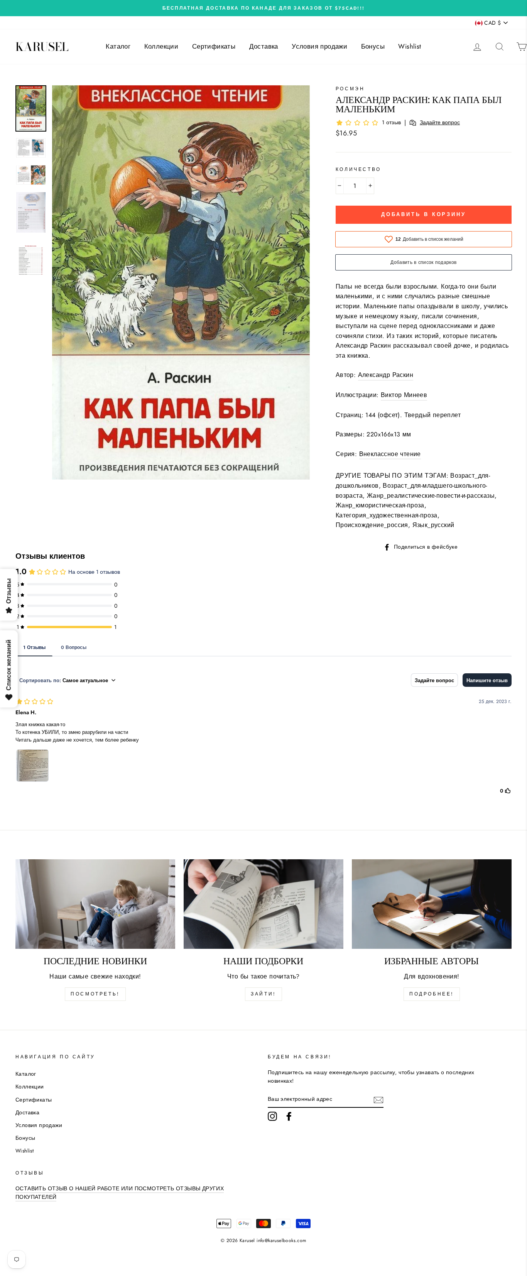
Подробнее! (431, 993)
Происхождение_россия (372, 525)
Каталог (118, 46)
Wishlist (409, 46)
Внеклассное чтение (390, 454)
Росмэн (350, 88)
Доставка (263, 46)
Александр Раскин (385, 374)
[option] (263, 8)
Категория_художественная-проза (386, 515)
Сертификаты (213, 46)
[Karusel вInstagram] (272, 1116)
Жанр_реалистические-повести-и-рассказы (431, 495)
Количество (358, 169)
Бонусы (373, 46)
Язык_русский (433, 525)
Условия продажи (319, 46)
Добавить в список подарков (423, 262)
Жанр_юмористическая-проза (380, 505)
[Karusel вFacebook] (289, 1116)
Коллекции (161, 46)
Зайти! (263, 993)
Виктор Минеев (404, 394)
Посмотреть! (95, 993)
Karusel (42, 47)
